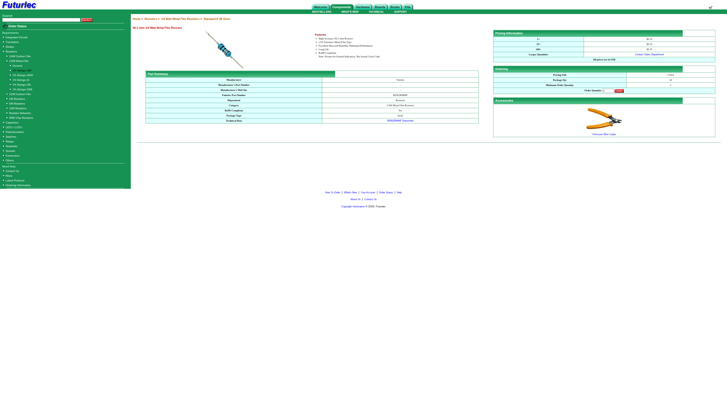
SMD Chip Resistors (21, 117)
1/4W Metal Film (19, 60)
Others (10, 160)
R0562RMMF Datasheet (400, 120)
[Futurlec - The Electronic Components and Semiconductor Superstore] (19, 8)
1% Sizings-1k (20, 79)
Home (136, 18)
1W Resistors (17, 98)
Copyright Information (353, 206)
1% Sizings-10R (21, 70)
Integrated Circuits (17, 37)
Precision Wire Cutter (604, 134)
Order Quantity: (593, 90)
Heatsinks (11, 146)
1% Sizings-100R (22, 75)
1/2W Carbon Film (20, 94)
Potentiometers (15, 131)
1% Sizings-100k (22, 89)
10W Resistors (18, 108)
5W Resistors (17, 103)
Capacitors (12, 122)
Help (399, 192)
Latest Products (15, 180)
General (17, 65)
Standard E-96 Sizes (217, 18)
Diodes (10, 46)
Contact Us (12, 170)
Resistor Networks (20, 113)
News (9, 175)
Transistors (12, 42)
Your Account (368, 192)
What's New (350, 192)
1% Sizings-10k (21, 84)
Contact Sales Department (649, 54)
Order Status (17, 26)
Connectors (13, 155)
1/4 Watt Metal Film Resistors (180, 18)
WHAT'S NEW (350, 11)
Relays (10, 141)
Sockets (10, 150)
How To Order (332, 192)
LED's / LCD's (14, 127)
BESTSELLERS (321, 11)
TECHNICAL (376, 11)
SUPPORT (400, 11)
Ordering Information (18, 185)
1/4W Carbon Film (20, 56)
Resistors (11, 51)
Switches (11, 136)
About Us (355, 199)
